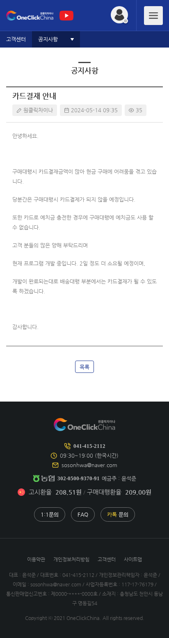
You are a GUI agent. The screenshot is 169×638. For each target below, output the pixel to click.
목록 (84, 367)
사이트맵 (133, 559)
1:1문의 (50, 514)
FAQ (83, 514)
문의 (117, 514)
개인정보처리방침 (71, 559)
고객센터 (107, 559)
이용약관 (36, 559)
